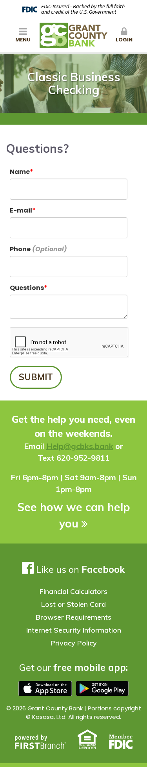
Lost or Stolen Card (73, 604)
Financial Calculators (73, 591)
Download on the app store (45, 688)
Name (20, 171)
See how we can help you (73, 515)
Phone (20, 249)
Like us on (79, 569)
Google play (102, 688)
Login (124, 39)
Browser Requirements (73, 617)
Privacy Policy (74, 642)
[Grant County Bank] (73, 35)
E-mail (21, 210)
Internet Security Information (73, 630)
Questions (27, 287)
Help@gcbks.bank (79, 446)
